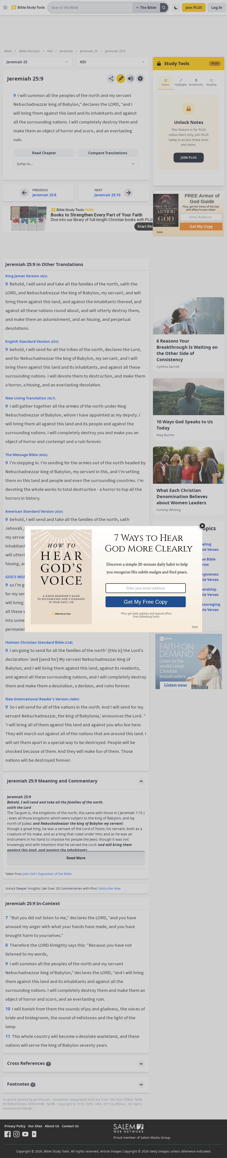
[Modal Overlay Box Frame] (113, 579)
